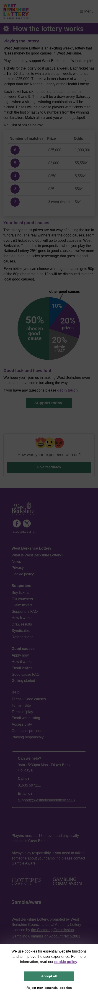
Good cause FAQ (25, 674)
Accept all (49, 976)
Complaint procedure (29, 731)
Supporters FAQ (25, 611)
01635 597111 (29, 785)
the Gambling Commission (52, 930)
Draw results (22, 624)
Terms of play (22, 712)
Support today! (49, 403)
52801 (75, 936)
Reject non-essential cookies (49, 987)
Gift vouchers (22, 599)
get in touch (67, 390)
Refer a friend (23, 637)
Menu (88, 11)
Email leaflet (22, 668)
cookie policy (65, 962)
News (16, 561)
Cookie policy (23, 574)
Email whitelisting (26, 718)
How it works (22, 618)
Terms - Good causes (29, 699)
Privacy (18, 568)
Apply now (20, 655)
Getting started (23, 681)
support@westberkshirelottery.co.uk (46, 800)
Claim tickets (22, 605)
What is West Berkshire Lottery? (37, 555)
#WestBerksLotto (25, 532)
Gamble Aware (24, 863)
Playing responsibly (28, 737)
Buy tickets (20, 593)
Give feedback (49, 467)
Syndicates (21, 631)
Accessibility (22, 724)
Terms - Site (21, 705)
